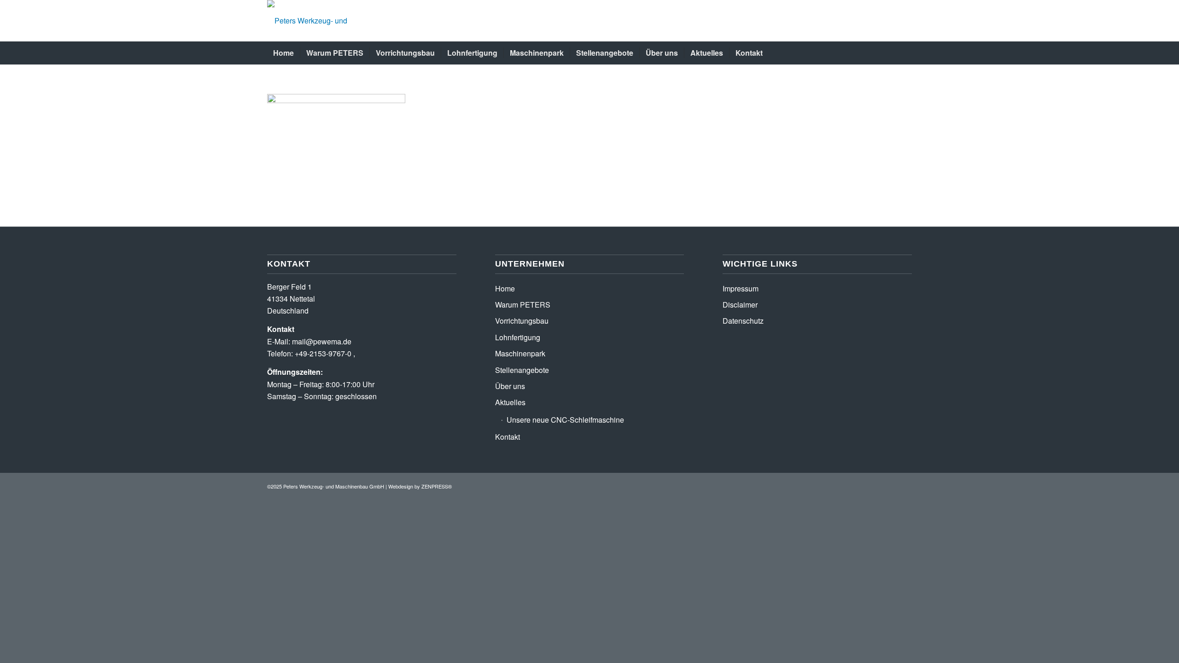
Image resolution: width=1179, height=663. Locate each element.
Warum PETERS (522, 304)
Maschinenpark (520, 353)
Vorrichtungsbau (522, 320)
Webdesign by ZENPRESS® (420, 486)
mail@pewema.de (321, 341)
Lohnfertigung (517, 337)
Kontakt (507, 436)
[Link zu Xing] (891, 485)
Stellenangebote (522, 370)
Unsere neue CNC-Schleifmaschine (565, 419)
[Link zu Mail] (905, 485)
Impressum (741, 288)
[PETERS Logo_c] (329, 20)
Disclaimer (740, 304)
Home (505, 288)
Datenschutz (743, 320)
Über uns (510, 386)
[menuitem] (283, 52)
